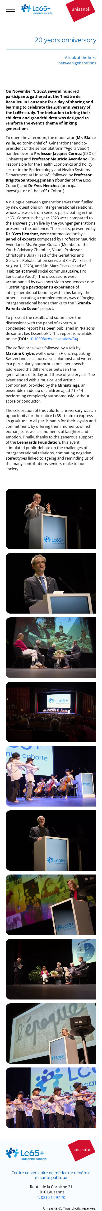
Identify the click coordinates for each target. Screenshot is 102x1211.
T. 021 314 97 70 (51, 1197)
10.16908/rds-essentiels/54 (53, 338)
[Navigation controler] (10, 9)
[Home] (38, 9)
